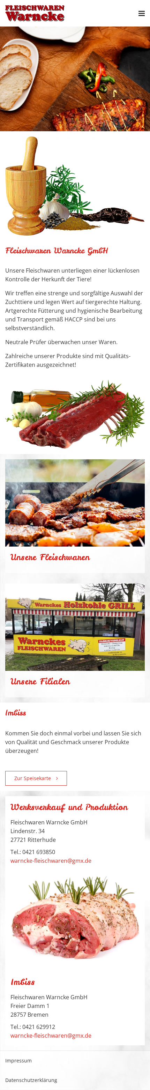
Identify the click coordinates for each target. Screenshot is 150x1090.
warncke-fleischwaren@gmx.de (50, 861)
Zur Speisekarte (32, 778)
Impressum (18, 1060)
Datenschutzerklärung (31, 1080)
